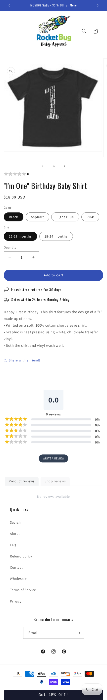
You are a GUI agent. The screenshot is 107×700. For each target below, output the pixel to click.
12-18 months (20, 236)
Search (15, 522)
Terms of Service (23, 590)
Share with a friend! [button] (24, 360)
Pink (90, 217)
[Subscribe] (78, 633)
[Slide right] (64, 166)
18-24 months (56, 236)
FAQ (13, 545)
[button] (9, 31)
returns (36, 289)
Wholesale (18, 578)
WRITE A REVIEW (53, 458)
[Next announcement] (97, 5)
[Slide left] (42, 166)
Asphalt (37, 217)
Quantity (10, 247)
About (15, 533)
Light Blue (65, 217)
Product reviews (22, 481)
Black (13, 217)
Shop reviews (55, 481)
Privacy (15, 601)
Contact (16, 567)
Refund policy (21, 556)
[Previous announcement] (9, 5)
